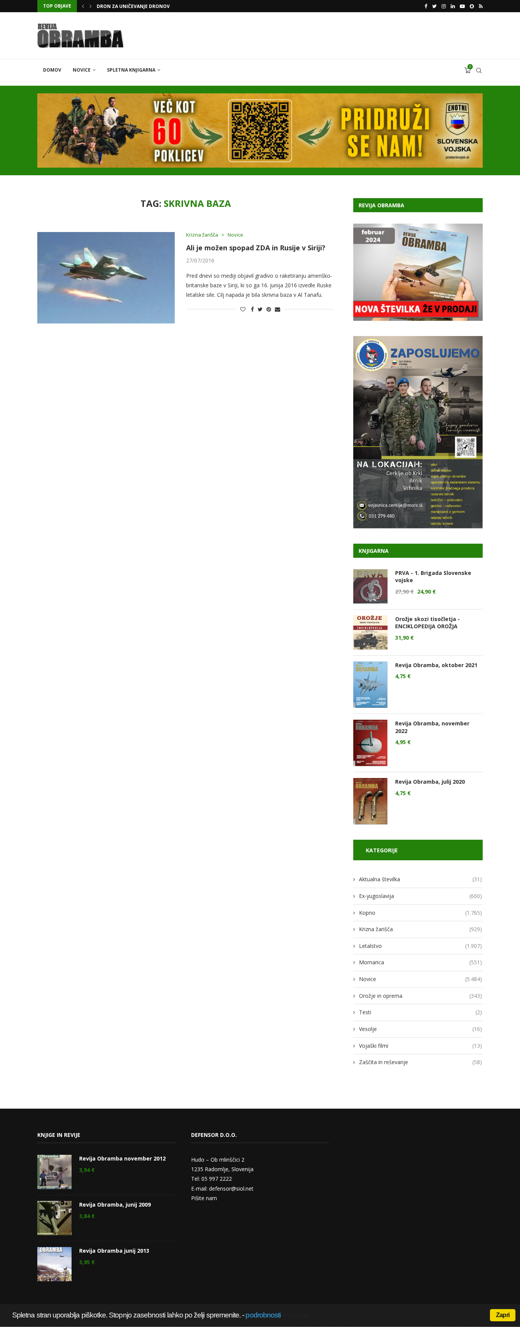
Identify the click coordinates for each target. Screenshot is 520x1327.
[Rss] (481, 6)
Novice (82, 70)
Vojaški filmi (420, 1045)
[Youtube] (462, 6)
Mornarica (420, 962)
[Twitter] (434, 6)
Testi (420, 1012)
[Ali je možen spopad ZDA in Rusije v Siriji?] (106, 277)
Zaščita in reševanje (420, 1062)
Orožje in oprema (420, 995)
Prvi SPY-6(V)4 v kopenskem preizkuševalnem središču (165, 6)
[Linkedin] (453, 6)
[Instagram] (444, 6)
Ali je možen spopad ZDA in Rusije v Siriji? (255, 247)
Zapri (502, 1315)
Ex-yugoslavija (420, 896)
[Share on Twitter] (260, 309)
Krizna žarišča (202, 235)
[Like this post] (243, 309)
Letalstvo (420, 945)
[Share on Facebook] (252, 309)
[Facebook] (425, 6)
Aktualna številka (420, 879)
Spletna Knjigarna (131, 70)
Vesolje (420, 1028)
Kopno (420, 912)
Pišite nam (204, 1198)
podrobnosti (263, 1315)
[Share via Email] (277, 309)
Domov (52, 70)
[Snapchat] (472, 6)
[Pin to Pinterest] (268, 309)
